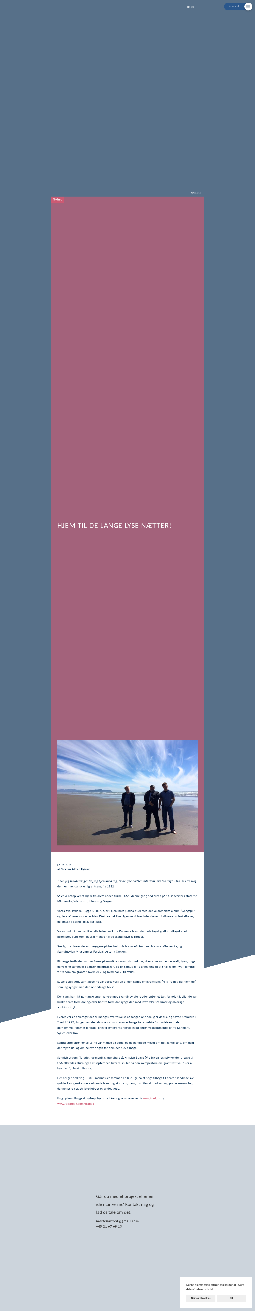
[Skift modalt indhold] (248, 6)
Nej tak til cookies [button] (201, 1298)
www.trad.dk (151, 1098)
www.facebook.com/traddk (75, 1103)
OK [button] (231, 1298)
